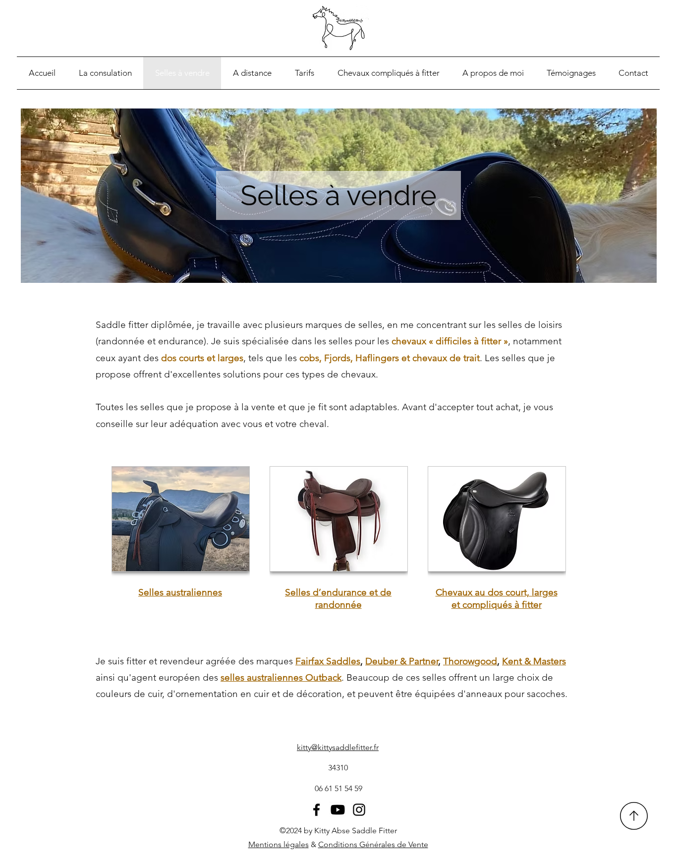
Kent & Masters (534, 661)
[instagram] (359, 810)
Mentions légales (278, 844)
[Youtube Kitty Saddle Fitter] (338, 810)
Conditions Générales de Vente (373, 844)
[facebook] (316, 810)
